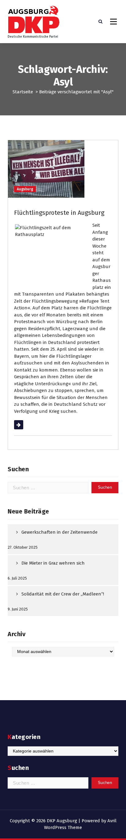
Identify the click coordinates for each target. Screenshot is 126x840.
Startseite (23, 92)
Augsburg (25, 189)
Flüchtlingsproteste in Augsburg (59, 212)
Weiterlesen (26, 424)
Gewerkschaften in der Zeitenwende (59, 532)
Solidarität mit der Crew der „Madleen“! (62, 594)
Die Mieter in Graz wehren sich (53, 563)
